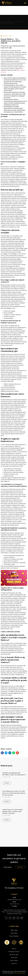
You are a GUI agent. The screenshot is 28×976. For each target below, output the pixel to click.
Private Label (14, 957)
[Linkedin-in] (17, 918)
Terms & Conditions (14, 936)
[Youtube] (21, 918)
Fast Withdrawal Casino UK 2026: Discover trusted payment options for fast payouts (13, 793)
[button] (25, 3)
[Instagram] (10, 918)
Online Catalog (14, 930)
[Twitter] (14, 918)
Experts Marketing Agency (20, 973)
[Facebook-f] (6, 918)
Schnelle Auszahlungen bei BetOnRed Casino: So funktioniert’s (14, 774)
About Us (14, 948)
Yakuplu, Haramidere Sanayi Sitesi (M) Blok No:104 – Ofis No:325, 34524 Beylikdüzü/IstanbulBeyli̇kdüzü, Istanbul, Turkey (14, 911)
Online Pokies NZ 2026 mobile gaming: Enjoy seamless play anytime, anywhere (12, 811)
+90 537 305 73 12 (14, 904)
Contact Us (14, 963)
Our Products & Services (14, 951)
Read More (6, 783)
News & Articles (14, 960)
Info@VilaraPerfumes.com (14, 899)
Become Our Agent (14, 954)
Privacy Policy (14, 933)
